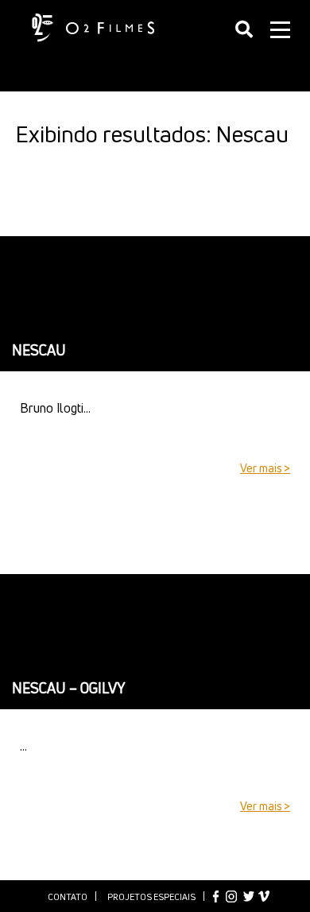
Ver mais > (265, 467)
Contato (67, 896)
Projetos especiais (151, 896)
